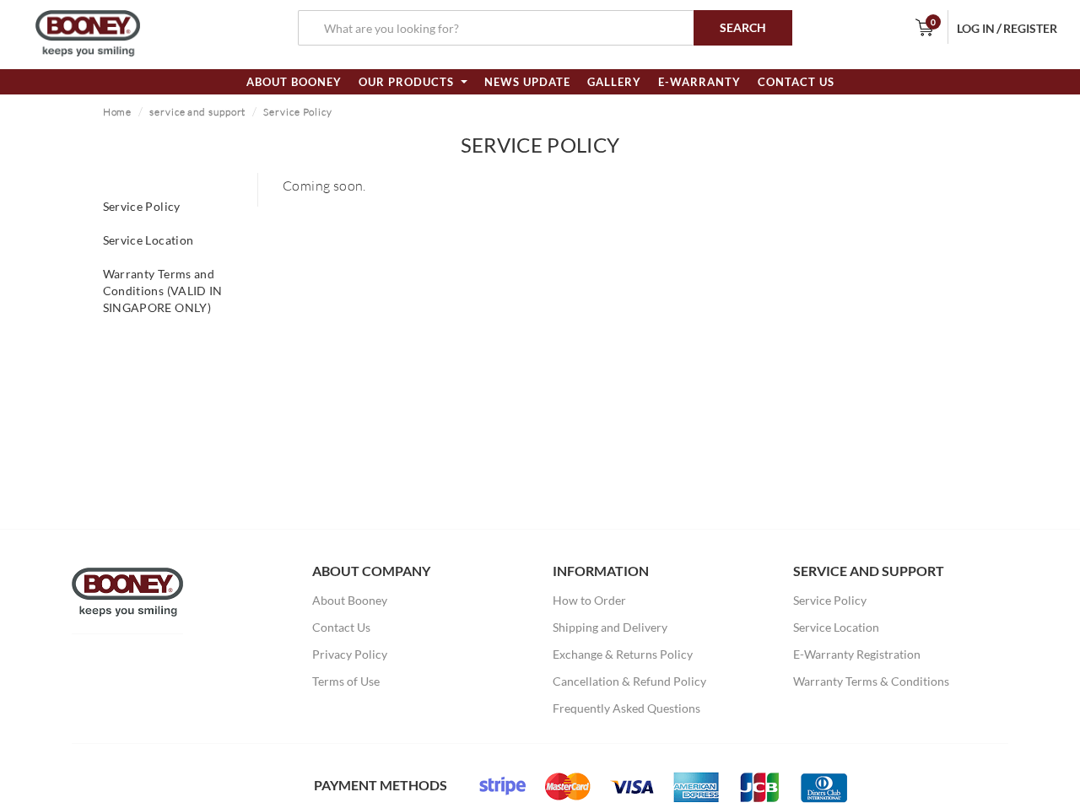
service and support (197, 111)
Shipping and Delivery (610, 627)
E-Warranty (699, 82)
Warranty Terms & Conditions (871, 681)
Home (117, 111)
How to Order (589, 600)
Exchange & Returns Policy (623, 654)
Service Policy (297, 111)
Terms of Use (346, 681)
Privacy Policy (349, 654)
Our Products (408, 82)
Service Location (148, 240)
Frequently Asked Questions (626, 708)
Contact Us (796, 82)
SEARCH (743, 27)
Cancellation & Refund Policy (629, 681)
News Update (527, 82)
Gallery (614, 82)
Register (1030, 28)
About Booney (294, 82)
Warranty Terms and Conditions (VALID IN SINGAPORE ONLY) (163, 291)
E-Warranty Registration (857, 654)
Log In (976, 28)
